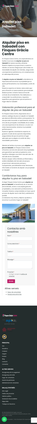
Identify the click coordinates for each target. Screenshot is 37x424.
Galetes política (6, 396)
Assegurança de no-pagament (11, 372)
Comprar (4, 351)
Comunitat (5, 364)
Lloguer (4, 354)
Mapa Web (5, 401)
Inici (3, 346)
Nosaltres (5, 348)
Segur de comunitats (14, 292)
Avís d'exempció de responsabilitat (23, 419)
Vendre (4, 356)
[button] (4, 419)
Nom (9, 236)
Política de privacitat (8, 393)
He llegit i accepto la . (18, 275)
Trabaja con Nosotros (8, 404)
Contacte (4, 361)
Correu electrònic (13, 244)
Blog (3, 359)
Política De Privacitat (7, 419)
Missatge (10, 260)
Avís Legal (5, 391)
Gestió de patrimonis (8, 380)
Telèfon (10, 252)
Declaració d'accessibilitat (9, 399)
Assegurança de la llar (14, 294)
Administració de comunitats (10, 383)
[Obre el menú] (33, 7)
